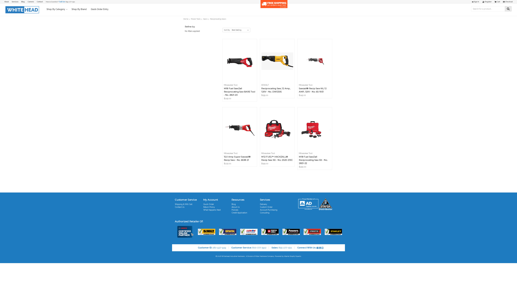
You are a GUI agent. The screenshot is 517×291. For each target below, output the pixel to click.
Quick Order (208, 204)
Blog (23, 2)
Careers (31, 2)
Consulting (264, 213)
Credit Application (239, 213)
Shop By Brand (79, 9)
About (6, 2)
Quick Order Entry (99, 9)
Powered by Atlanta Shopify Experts (288, 256)
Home (185, 19)
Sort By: (227, 30)
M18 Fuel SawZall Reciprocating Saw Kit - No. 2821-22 (313, 159)
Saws (205, 19)
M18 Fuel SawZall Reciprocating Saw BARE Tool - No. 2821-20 (239, 91)
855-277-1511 (70, 2)
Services (15, 2)
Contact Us (179, 207)
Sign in (476, 2)
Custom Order (266, 207)
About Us (236, 207)
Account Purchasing (268, 210)
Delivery (263, 204)
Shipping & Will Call (183, 204)
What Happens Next (212, 210)
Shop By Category (56, 9)
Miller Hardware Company (264, 256)
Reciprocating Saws (218, 19)
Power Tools (195, 19)
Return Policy (209, 207)
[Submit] (508, 8)
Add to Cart (240, 64)
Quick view (239, 59)
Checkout (509, 2)
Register (488, 2)
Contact (40, 2)
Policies (235, 210)
